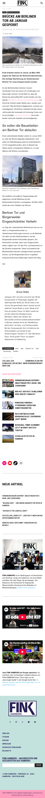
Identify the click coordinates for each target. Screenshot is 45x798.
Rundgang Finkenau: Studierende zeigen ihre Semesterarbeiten (25, 405)
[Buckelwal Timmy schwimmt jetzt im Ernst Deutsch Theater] (8, 428)
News (9, 9)
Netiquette (6, 751)
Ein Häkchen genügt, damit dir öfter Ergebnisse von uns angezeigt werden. (21, 682)
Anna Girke (22, 292)
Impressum (6, 744)
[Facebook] (10, 722)
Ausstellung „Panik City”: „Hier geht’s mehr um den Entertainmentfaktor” (22, 517)
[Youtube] (35, 722)
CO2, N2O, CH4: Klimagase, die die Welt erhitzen (12, 363)
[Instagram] (16, 722)
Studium (5, 737)
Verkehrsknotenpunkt (22, 115)
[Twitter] (28, 722)
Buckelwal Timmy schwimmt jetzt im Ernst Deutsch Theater (27, 427)
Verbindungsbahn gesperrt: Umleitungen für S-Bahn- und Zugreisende (28, 383)
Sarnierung (7, 351)
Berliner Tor (30, 348)
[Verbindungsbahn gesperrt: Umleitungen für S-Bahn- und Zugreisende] (8, 383)
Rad (37, 348)
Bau (22, 348)
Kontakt (5, 740)
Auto (16, 348)
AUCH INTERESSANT (11, 374)
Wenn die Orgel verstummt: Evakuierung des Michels (19, 524)
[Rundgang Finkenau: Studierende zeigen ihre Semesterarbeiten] (8, 405)
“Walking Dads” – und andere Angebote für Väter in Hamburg (22, 504)
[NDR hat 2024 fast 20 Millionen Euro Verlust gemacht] (8, 394)
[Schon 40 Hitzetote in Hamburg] (8, 439)
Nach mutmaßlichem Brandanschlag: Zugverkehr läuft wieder (28, 416)
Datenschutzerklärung (11, 747)
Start (3, 9)
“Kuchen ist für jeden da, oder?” (14, 511)
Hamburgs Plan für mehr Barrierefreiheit (33, 362)
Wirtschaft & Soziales (13, 12)
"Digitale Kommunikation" (26, 587)
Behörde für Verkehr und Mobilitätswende (23, 100)
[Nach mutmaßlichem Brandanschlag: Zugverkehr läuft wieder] (8, 417)
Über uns (5, 733)
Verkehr (15, 351)
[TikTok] (22, 722)
